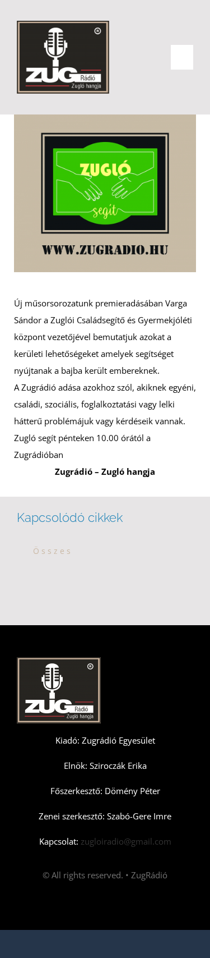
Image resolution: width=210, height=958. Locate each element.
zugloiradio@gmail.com (124, 841)
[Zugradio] (63, 24)
